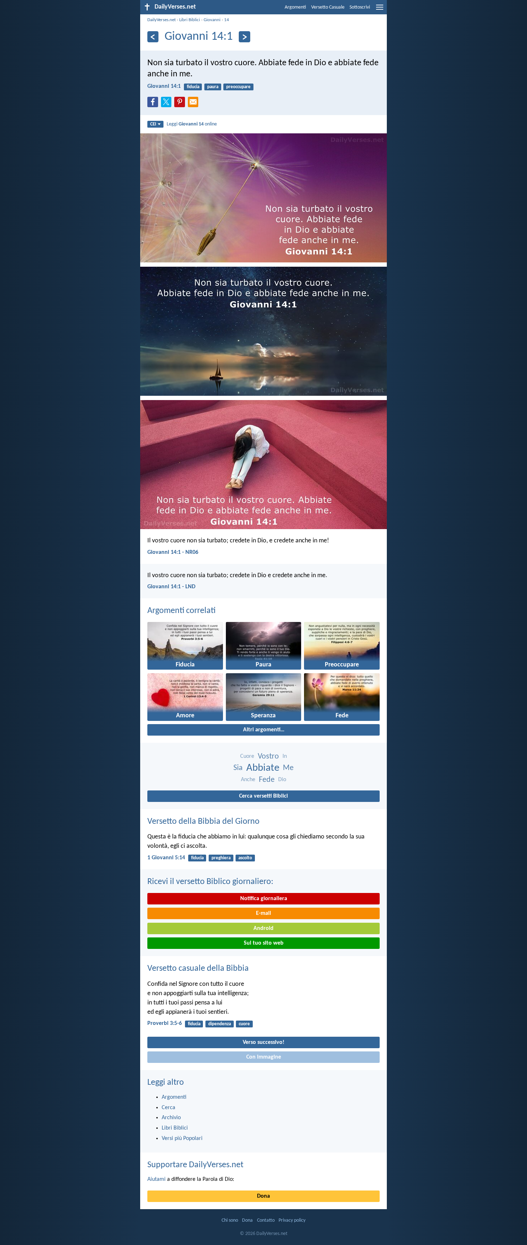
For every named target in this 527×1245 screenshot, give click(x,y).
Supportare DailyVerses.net (195, 1165)
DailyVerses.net (161, 20)
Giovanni (212, 20)
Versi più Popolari (182, 1138)
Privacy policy (292, 1220)
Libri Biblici (189, 20)
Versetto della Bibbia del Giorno (203, 821)
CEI (153, 124)
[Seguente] (244, 36)
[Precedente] (152, 36)
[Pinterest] (181, 104)
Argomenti (295, 7)
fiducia (193, 87)
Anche (248, 780)
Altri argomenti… (263, 730)
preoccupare (238, 87)
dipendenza (219, 1024)
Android (263, 928)
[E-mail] (194, 104)
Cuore (247, 756)
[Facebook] (154, 104)
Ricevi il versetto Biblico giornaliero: (210, 882)
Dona (263, 1196)
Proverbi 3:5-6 (164, 1023)
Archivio (171, 1118)
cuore (244, 1024)
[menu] (379, 10)
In (285, 756)
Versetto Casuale (328, 7)
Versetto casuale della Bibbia (198, 968)
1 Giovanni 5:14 (166, 858)
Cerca (168, 1108)
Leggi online (192, 124)
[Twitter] (168, 104)
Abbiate (262, 768)
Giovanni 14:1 (164, 86)
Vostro (268, 756)
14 (226, 20)
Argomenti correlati (181, 611)
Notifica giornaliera (263, 899)
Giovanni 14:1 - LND (171, 587)
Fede (267, 780)
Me (288, 768)
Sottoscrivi (360, 7)
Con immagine (263, 1057)
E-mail (263, 913)
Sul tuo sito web (264, 943)
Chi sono (230, 1220)
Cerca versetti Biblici (263, 796)
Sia (238, 768)
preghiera (221, 858)
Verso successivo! (263, 1042)
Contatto (266, 1220)
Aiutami (156, 1179)
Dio (282, 780)
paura (212, 87)
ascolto (245, 858)
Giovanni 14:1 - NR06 (172, 552)
